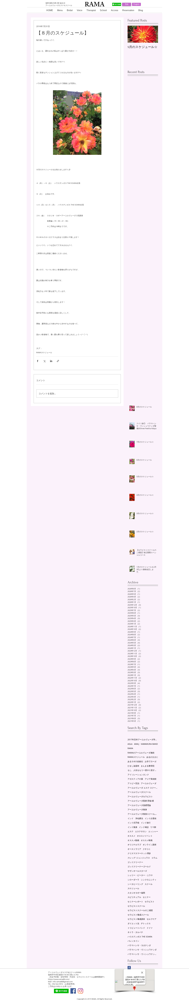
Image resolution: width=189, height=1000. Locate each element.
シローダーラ (133, 879)
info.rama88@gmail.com (63, 981)
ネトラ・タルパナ (135, 932)
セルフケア (151, 919)
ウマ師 (153, 827)
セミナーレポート (135, 901)
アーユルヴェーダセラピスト (140, 796)
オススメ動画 (133, 840)
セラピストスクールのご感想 (140, 910)
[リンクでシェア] (58, 361)
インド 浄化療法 (135, 818)
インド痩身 (132, 827)
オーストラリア (134, 849)
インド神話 (144, 827)
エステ (130, 831)
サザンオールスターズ (137, 871)
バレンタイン (133, 941)
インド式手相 (133, 822)
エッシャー (153, 831)
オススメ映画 (146, 840)
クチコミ (147, 849)
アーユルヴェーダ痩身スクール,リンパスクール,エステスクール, (143, 814)
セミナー (147, 897)
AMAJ (136, 744)
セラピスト (149, 901)
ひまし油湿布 (133, 766)
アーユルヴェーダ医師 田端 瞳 (141, 800)
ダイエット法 (133, 923)
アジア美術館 (150, 779)
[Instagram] (80, 991)
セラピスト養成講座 (136, 919)
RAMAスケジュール (44, 352)
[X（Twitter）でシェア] (44, 361)
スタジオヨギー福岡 (136, 892)
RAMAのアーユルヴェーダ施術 (141, 752)
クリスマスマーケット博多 (139, 853)
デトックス (146, 923)
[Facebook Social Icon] (73, 991)
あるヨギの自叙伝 (135, 761)
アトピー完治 (133, 783)
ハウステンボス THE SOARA (140, 936)
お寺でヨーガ (150, 761)
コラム (154, 857)
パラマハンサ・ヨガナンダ (139, 945)
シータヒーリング (135, 884)
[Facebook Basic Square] (129, 967)
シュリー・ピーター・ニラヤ (140, 875)
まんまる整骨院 (147, 766)
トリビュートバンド (136, 928)
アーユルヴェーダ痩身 (137, 809)
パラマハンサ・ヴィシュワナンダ (142, 949)
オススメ (131, 836)
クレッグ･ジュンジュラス (139, 857)
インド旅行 (146, 822)
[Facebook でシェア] (37, 361)
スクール (148, 884)
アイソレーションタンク (138, 774)
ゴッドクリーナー (135, 862)
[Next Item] (153, 34)
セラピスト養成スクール (138, 914)
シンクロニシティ (148, 879)
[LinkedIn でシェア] (51, 361)
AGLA (130, 744)
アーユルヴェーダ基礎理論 (139, 805)
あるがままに (152, 757)
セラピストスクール (136, 906)
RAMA (130, 748)
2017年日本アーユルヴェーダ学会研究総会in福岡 (143, 739)
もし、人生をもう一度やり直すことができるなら (143, 770)
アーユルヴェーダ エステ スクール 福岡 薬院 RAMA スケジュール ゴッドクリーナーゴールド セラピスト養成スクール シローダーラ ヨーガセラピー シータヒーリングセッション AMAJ (143, 787)
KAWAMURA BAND (149, 744)
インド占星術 (150, 818)
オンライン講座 (149, 844)
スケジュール (133, 888)
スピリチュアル (134, 897)
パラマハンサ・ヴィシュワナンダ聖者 (143, 954)
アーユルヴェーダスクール (139, 792)
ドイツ (149, 928)
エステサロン (141, 831)
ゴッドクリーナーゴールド (139, 866)
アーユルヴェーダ (148, 783)
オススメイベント (144, 836)
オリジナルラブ (134, 844)
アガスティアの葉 (135, 779)
